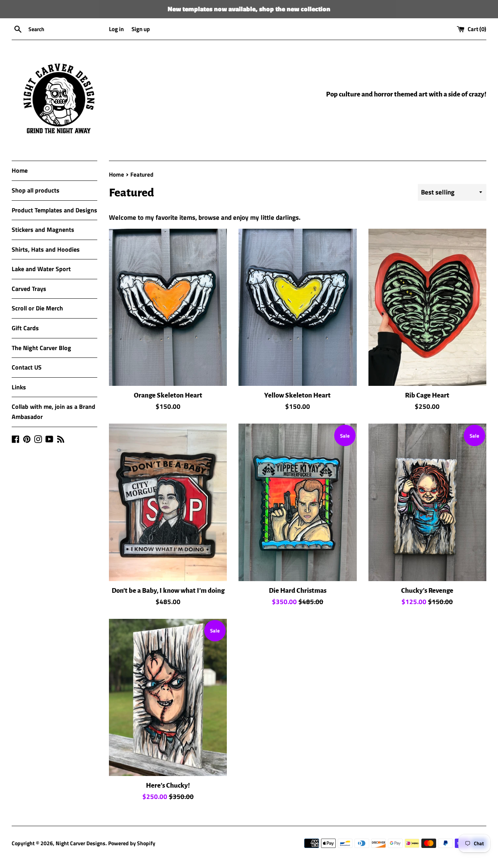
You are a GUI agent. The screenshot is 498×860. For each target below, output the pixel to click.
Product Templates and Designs (54, 210)
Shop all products (36, 190)
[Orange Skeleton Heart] (168, 307)
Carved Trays (29, 288)
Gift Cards (25, 328)
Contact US (27, 367)
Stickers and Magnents (43, 229)
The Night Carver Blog (41, 347)
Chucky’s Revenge (427, 590)
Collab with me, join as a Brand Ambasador (53, 411)
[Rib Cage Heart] (427, 307)
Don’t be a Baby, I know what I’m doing (168, 590)
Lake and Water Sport (41, 268)
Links (19, 387)
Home (20, 170)
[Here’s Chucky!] (168, 697)
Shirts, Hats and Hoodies (46, 249)
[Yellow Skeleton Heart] (297, 307)
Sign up (141, 29)
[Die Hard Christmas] (297, 502)
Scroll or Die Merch (37, 308)
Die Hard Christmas (297, 590)
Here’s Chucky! (168, 785)
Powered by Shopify (131, 843)
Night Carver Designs (80, 843)
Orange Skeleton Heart (168, 395)
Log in (116, 29)
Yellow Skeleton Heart (297, 395)
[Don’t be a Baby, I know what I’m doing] (168, 502)
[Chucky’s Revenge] (427, 502)
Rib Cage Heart (427, 395)
